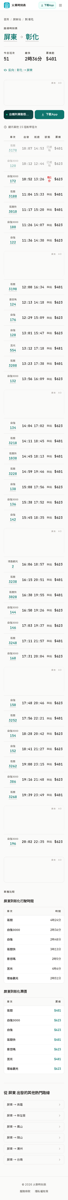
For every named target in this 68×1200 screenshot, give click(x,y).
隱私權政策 (41, 1191)
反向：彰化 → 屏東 (20, 70)
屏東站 (17, 19)
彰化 (32, 37)
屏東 (10, 37)
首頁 (6, 19)
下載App (49, 5)
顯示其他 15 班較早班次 (22, 127)
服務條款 (25, 1191)
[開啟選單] (60, 5)
